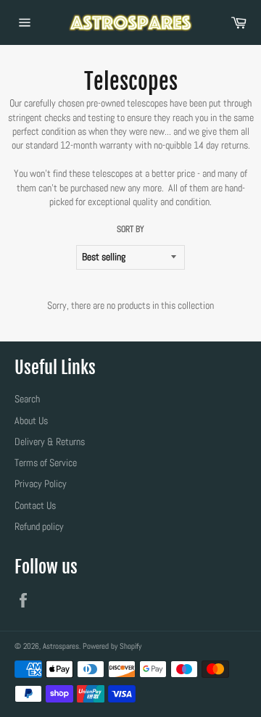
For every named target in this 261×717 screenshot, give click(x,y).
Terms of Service (45, 462)
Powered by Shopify (112, 646)
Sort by (130, 229)
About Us (31, 420)
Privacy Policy (40, 483)
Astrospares (61, 646)
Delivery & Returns (49, 441)
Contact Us (35, 505)
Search (27, 398)
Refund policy (39, 526)
